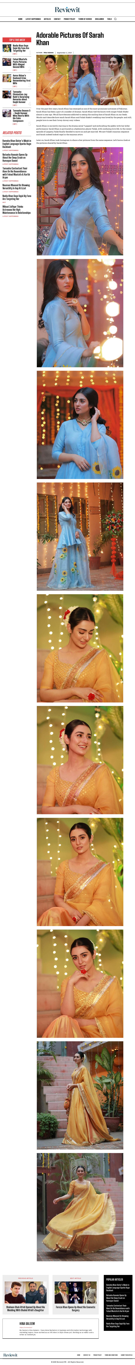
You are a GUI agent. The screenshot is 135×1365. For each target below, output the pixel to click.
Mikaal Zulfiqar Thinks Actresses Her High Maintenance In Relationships (17, 209)
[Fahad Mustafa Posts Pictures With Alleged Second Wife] (7, 62)
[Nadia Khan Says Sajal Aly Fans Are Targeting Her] (7, 48)
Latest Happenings (10, 150)
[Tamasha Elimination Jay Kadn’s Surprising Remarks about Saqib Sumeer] (7, 94)
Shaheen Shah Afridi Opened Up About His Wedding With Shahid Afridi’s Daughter (25, 1309)
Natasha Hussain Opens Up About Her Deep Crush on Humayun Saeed (15, 157)
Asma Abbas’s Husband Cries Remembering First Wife (22, 79)
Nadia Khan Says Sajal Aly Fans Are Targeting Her (21, 48)
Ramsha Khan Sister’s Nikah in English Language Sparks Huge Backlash (17, 143)
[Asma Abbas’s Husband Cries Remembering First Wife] (7, 78)
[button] (115, 18)
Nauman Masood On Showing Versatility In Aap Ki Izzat (16, 187)
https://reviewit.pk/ (26, 1327)
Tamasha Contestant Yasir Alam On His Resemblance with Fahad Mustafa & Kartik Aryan (16, 173)
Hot (15, 54)
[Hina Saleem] (12, 1328)
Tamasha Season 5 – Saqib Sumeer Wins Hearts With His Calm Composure (21, 115)
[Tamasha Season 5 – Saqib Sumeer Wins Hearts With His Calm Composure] (7, 113)
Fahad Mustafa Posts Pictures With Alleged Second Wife (20, 63)
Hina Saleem (48, 53)
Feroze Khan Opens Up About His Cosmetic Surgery (75, 1309)
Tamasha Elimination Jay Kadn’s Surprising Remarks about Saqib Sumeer (21, 96)
